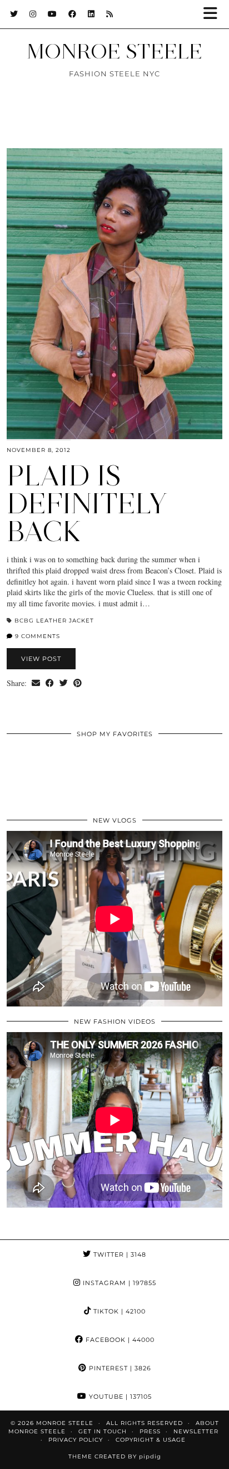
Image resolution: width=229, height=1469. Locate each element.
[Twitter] (14, 14)
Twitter (118, 1254)
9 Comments (36, 636)
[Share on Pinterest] (77, 683)
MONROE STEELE (114, 51)
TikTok (118, 1311)
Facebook (119, 1340)
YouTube (119, 1396)
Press (150, 1431)
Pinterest (119, 1368)
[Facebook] (72, 14)
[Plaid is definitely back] (114, 293)
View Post (41, 659)
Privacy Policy (75, 1439)
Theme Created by (114, 1456)
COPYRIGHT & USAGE (151, 1439)
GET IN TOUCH (102, 1431)
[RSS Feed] (109, 14)
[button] (214, 14)
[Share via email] (36, 683)
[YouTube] (52, 14)
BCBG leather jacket (54, 620)
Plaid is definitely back (87, 503)
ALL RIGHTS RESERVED (144, 1423)
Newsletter (195, 1431)
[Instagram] (33, 14)
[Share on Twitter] (64, 683)
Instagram (118, 1283)
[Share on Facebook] (50, 683)
